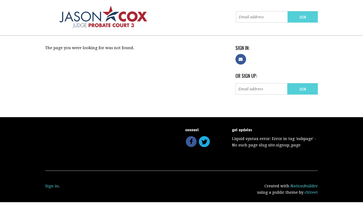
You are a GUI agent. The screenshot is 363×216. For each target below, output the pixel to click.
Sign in (52, 186)
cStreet (311, 192)
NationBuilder (304, 186)
